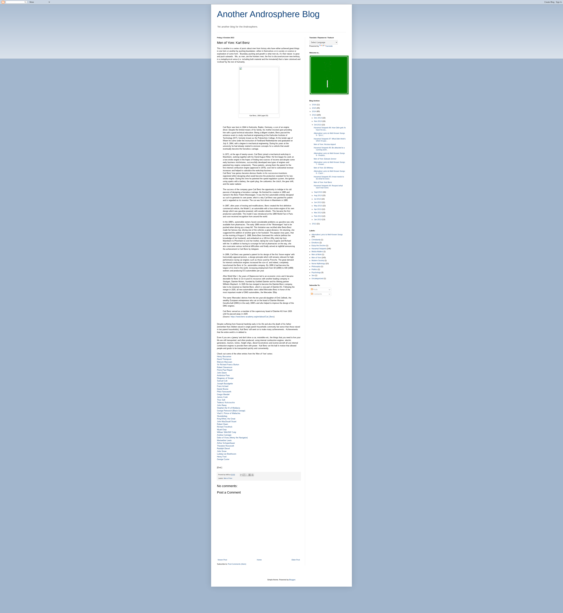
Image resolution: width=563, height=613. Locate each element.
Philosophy (316, 266)
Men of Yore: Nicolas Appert (325, 144)
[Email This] (241, 474)
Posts (315, 289)
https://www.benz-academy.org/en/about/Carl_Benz (252, 317)
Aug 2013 (318, 195)
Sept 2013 (318, 192)
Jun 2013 (318, 202)
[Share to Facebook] (249, 474)
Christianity (316, 240)
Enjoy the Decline (319, 246)
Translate (329, 46)
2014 (314, 111)
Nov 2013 (318, 121)
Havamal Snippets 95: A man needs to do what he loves (329, 178)
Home (259, 560)
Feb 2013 (318, 216)
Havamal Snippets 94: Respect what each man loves (328, 187)
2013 (314, 115)
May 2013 (318, 206)
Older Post (295, 560)
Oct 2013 (318, 125)
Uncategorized (317, 279)
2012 (314, 224)
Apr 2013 (318, 209)
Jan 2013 (318, 219)
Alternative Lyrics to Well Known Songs (327, 235)
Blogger (292, 580)
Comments (317, 294)
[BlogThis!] (244, 474)
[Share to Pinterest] (252, 474)
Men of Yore (228, 478)
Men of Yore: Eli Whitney (323, 168)
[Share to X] (246, 474)
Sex (313, 275)
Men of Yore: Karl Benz (323, 182)
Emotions (315, 243)
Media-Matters (317, 252)
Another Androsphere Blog (268, 14)
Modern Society (318, 260)
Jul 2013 (317, 199)
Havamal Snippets (319, 249)
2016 (314, 105)
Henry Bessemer (224, 356)
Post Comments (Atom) (237, 564)
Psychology (316, 273)
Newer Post (222, 560)
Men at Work (317, 254)
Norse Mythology (318, 264)
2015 (314, 108)
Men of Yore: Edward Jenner (325, 159)
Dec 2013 (318, 118)
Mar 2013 (318, 213)
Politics (314, 269)
